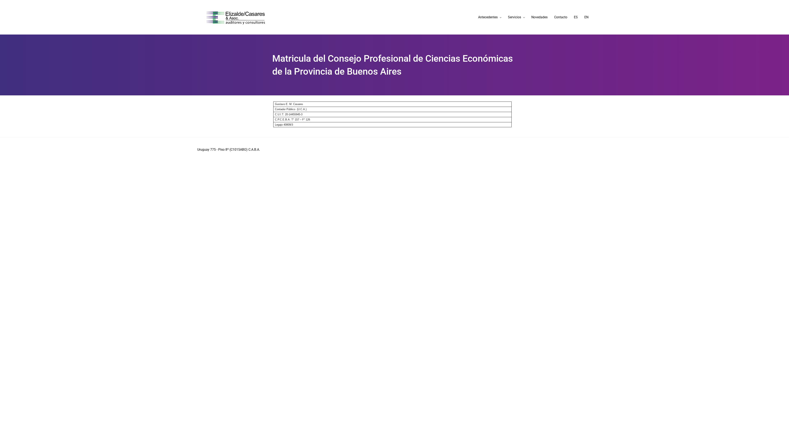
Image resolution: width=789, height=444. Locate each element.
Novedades (539, 17)
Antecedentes (488, 17)
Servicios (514, 17)
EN (586, 17)
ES (576, 17)
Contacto (560, 17)
